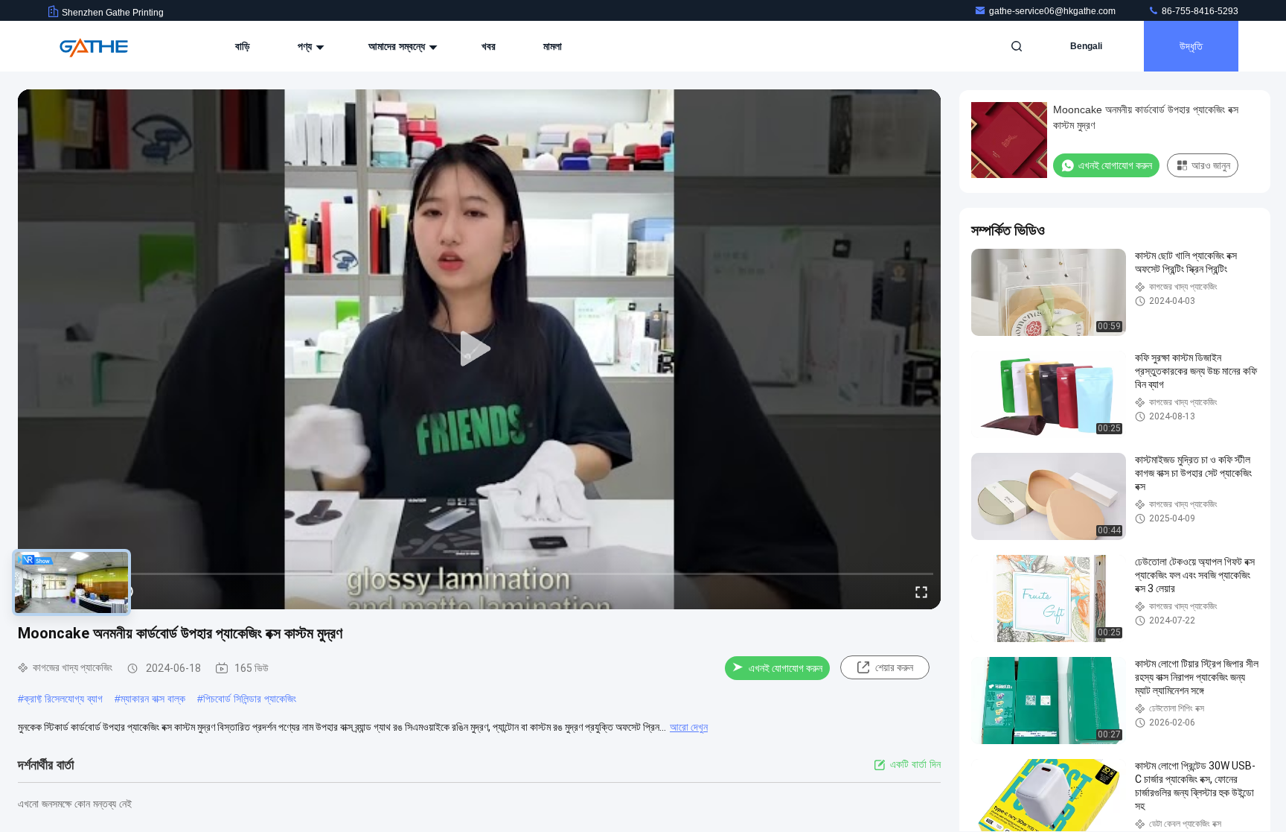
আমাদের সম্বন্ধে (398, 46)
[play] (479, 349)
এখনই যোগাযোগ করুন (785, 668)
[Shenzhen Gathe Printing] (94, 46)
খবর (489, 46)
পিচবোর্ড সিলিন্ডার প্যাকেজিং (249, 699)
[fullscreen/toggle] (921, 591)
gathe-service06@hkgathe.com (1053, 11)
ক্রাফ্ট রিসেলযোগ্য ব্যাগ (63, 699)
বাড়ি (242, 46)
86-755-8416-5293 (1198, 11)
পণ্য (306, 46)
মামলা (552, 46)
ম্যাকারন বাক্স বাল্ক (153, 699)
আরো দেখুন (689, 727)
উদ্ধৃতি (1191, 46)
